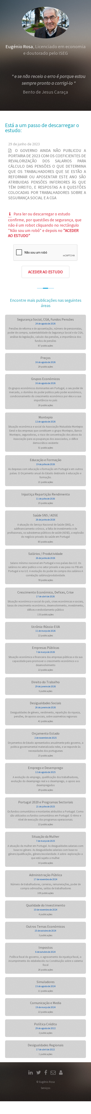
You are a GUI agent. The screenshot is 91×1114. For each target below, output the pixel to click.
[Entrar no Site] (61, 1073)
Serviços (45, 1088)
